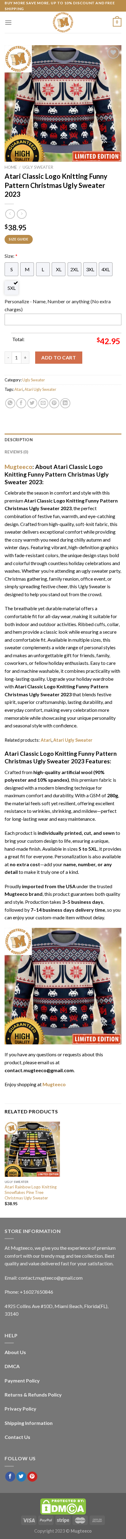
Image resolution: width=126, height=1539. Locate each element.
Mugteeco (18, 466)
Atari (18, 389)
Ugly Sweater (38, 167)
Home (11, 167)
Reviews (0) (16, 451)
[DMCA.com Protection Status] (63, 1505)
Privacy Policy (20, 1408)
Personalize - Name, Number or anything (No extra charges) (58, 305)
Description (19, 439)
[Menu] (8, 22)
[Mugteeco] (63, 22)
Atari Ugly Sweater (40, 389)
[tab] (63, 440)
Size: (11, 256)
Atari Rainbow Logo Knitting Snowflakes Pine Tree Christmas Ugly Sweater (31, 1192)
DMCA (12, 1366)
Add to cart (58, 357)
